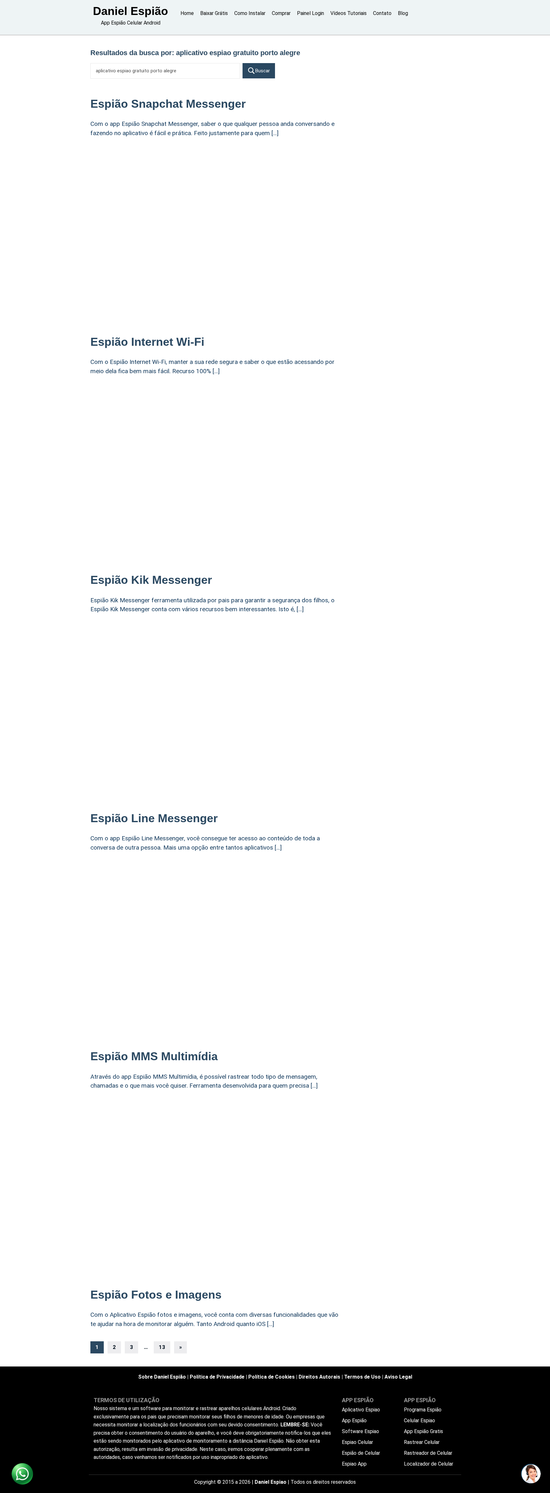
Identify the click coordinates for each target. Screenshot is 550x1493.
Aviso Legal (398, 1377)
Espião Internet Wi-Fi (147, 341)
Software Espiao (360, 1431)
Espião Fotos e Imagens (156, 1294)
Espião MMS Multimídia (154, 1056)
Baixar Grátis (214, 13)
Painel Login (310, 13)
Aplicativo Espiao (361, 1410)
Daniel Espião (130, 11)
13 (162, 1347)
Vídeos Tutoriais (348, 13)
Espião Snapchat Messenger (168, 103)
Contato (382, 13)
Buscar (262, 71)
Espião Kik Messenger (151, 579)
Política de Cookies (271, 1377)
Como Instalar (249, 13)
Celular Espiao (419, 1420)
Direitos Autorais (319, 1377)
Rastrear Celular (422, 1442)
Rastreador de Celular (428, 1453)
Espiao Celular (357, 1442)
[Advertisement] (217, 195)
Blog (403, 13)
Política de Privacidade (217, 1377)
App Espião (354, 1420)
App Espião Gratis (423, 1431)
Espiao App (354, 1464)
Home (187, 13)
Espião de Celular (361, 1453)
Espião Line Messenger (154, 818)
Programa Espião (422, 1410)
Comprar (281, 13)
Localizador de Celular (428, 1464)
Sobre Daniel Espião (162, 1377)
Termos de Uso (362, 1377)
